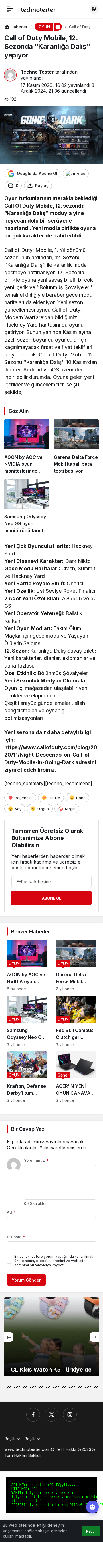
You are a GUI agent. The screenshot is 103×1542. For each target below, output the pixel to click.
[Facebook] (33, 1415)
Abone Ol (51, 898)
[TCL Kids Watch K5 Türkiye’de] (51, 1336)
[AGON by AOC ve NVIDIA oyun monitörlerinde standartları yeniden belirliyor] (26, 446)
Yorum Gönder (26, 1280)
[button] (94, 9)
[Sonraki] (94, 1337)
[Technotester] (38, 9)
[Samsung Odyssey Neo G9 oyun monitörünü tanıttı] (26, 506)
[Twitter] (51, 1415)
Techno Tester (37, 72)
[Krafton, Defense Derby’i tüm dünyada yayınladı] (27, 1077)
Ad (11, 1212)
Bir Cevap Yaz (27, 1129)
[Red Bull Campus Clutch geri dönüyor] (76, 1021)
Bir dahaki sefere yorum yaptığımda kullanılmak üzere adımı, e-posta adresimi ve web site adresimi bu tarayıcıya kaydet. (53, 1260)
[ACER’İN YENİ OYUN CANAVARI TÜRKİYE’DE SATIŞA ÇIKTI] (76, 1077)
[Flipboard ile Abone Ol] (76, 173)
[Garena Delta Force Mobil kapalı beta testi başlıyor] (76, 446)
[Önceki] (8, 1337)
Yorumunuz (36, 1160)
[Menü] (10, 9)
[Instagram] (70, 1415)
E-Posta (16, 1236)
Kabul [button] (91, 1531)
